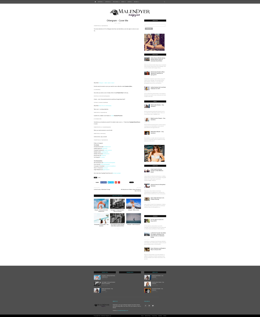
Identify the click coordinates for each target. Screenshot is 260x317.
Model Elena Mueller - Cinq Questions (157, 289)
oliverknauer (105, 167)
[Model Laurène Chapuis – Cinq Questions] (147, 119)
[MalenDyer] (130, 13)
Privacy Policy (154, 315)
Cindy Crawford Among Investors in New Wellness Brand (157, 171)
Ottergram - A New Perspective (133, 224)
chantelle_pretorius (108, 150)
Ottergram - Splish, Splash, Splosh (106, 82)
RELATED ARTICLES (117, 195)
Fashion (129, 2)
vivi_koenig (102, 157)
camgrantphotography (105, 164)
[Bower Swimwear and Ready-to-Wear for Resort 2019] (147, 249)
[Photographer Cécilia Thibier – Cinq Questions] (101, 218)
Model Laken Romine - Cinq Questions (107, 289)
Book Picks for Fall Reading (105, 105)
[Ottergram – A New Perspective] (133, 218)
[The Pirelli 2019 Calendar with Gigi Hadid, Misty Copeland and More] (117, 218)
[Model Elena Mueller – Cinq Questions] (147, 133)
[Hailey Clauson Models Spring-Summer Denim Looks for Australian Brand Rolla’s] (147, 59)
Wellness (136, 2)
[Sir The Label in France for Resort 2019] (147, 221)
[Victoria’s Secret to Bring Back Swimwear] (147, 186)
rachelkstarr (103, 155)
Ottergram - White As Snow (133, 209)
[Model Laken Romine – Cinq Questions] (147, 106)
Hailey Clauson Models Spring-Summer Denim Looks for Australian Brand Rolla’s (158, 59)
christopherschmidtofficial (109, 166)
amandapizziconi (107, 146)
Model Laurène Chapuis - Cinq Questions (158, 282)
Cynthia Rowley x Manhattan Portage (102, 189)
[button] (164, 1)
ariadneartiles (104, 148)
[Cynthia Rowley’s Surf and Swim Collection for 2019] (147, 88)
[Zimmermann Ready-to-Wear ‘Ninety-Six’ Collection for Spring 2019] (147, 73)
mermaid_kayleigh (116, 173)
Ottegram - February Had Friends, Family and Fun (108, 276)
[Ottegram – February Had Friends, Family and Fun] (101, 204)
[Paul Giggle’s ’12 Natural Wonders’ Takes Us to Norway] (117, 204)
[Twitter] (153, 305)
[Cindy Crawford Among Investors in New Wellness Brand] (147, 170)
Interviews (100, 2)
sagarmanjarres (106, 169)
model (112, 115)
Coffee (99, 177)
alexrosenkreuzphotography (109, 162)
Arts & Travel (115, 2)
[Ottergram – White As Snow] (133, 204)
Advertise (160, 315)
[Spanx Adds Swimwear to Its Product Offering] (147, 199)
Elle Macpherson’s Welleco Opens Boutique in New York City (131, 190)
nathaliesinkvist (106, 153)
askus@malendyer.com (123, 310)
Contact (164, 315)
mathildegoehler (104, 152)
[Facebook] (145, 305)
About (142, 315)
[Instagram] (149, 305)
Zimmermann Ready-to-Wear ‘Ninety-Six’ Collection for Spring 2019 (158, 73)
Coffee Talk (107, 2)
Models (123, 2)
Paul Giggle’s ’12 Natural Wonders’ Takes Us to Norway (108, 282)
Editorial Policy (148, 315)
